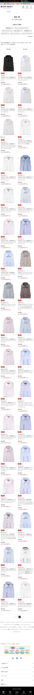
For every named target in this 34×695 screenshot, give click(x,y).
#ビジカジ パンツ (5, 33)
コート (21, 629)
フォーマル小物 (15, 624)
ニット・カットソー (25, 624)
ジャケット (18, 622)
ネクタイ (20, 626)
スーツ (8, 622)
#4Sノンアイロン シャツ (7, 30)
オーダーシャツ (17, 631)
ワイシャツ (2, 622)
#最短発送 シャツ (9, 28)
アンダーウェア (14, 629)
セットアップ (7, 624)
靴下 (8, 629)
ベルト (25, 626)
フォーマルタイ (12, 626)
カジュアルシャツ (4, 626)
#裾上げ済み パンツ (18, 30)
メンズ (8, 11)
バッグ (4, 629)
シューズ (24, 622)
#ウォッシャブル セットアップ (21, 28)
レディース (25, 11)
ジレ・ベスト (31, 622)
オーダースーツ (27, 629)
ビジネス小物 (31, 626)
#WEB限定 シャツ (28, 30)
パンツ (12, 622)
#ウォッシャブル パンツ (15, 33)
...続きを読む (12, 44)
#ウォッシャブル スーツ (27, 33)
